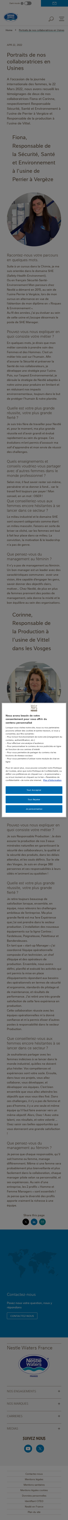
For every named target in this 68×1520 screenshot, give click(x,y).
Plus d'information (52, 780)
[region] (34, 760)
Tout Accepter (34, 790)
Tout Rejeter (34, 799)
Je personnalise (34, 809)
